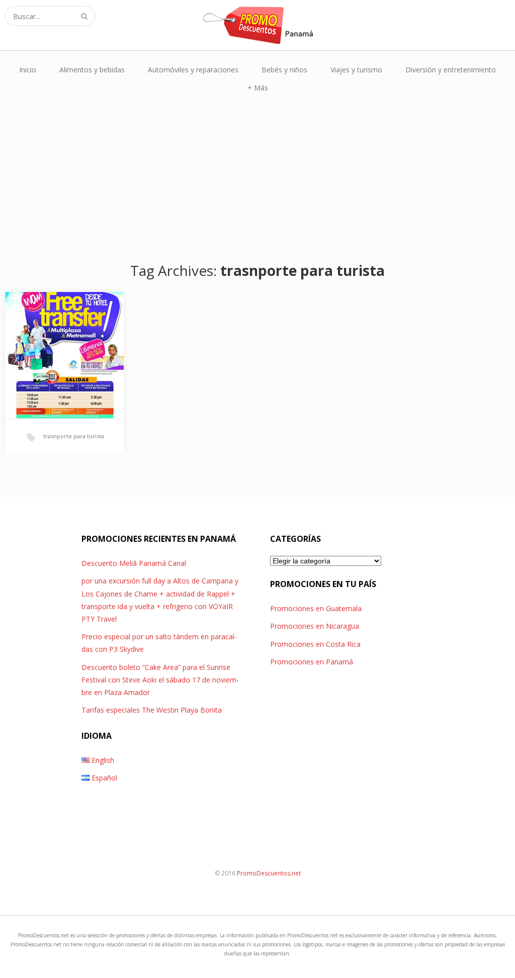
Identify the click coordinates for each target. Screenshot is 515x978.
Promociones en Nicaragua (314, 626)
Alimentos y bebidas (92, 69)
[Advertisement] (257, 177)
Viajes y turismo (356, 69)
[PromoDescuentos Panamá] (257, 25)
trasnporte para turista (73, 436)
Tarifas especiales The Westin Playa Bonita (151, 710)
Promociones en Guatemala (316, 608)
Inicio (27, 69)
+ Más (257, 87)
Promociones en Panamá (311, 661)
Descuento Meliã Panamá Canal (133, 563)
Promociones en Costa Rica (315, 644)
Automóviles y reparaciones (193, 69)
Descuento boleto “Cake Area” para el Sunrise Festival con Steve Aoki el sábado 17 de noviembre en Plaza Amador (160, 679)
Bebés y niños (284, 69)
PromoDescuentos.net (269, 873)
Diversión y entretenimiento (450, 69)
